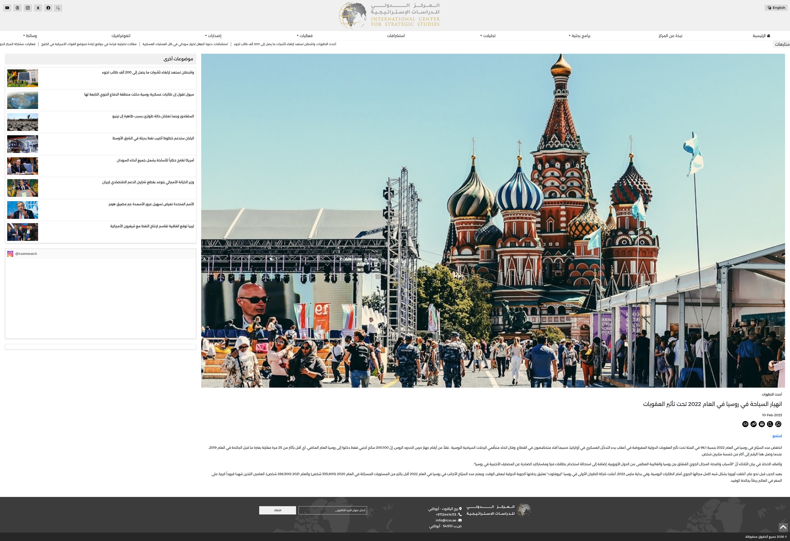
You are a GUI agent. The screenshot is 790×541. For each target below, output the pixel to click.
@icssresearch (26, 253)
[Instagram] (28, 8)
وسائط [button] (31, 36)
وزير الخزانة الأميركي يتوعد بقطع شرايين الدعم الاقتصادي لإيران (148, 182)
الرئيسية (759, 36)
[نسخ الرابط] (753, 424)
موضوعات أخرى (178, 58)
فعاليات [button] (306, 36)
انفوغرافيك (121, 36)
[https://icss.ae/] (499, 510)
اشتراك (277, 510)
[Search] (58, 8)
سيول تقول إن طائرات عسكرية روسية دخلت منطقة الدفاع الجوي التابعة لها (139, 94)
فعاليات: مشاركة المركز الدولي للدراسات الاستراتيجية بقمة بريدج (123, 44)
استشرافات (396, 36)
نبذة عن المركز (670, 36)
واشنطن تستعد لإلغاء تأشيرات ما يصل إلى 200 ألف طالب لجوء (148, 72)
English (778, 8)
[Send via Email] (745, 424)
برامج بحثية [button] (580, 36)
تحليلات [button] (489, 36)
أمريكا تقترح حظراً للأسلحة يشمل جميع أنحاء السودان (155, 160)
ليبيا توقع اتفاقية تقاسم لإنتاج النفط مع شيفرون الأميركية (152, 226)
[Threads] (17, 8)
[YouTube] (7, 8)
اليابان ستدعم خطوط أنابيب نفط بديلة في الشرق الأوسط (153, 138)
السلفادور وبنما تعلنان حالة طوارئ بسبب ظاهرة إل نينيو (153, 116)
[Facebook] (48, 8)
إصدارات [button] (214, 36)
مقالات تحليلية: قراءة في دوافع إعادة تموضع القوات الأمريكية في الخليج (218, 44)
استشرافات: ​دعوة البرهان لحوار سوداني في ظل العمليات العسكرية (314, 44)
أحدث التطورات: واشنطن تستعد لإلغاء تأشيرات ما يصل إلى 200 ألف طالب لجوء (414, 44)
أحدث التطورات (772, 394)
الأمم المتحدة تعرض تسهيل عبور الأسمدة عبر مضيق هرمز (151, 204)
